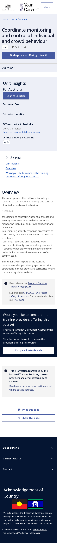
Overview (11, 168)
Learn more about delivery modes (21, 132)
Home (5, 19)
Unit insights (13, 163)
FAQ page (19, 299)
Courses (22, 19)
